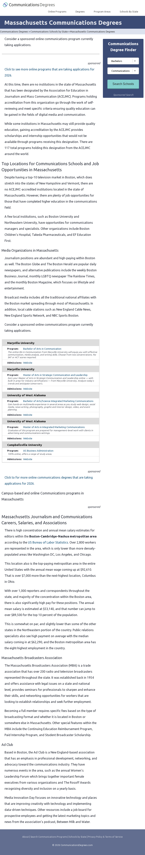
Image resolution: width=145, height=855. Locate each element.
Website (27, 362)
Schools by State (77, 837)
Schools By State (129, 11)
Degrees (80, 11)
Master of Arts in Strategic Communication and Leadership (55, 375)
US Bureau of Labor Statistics (48, 542)
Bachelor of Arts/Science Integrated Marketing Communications (58, 401)
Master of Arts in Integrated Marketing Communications (54, 427)
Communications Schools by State (49, 31)
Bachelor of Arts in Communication (42, 348)
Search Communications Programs (49, 837)
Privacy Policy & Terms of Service (105, 837)
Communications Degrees (14, 31)
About (25, 837)
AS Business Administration (38, 450)
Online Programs (57, 11)
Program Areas (102, 11)
